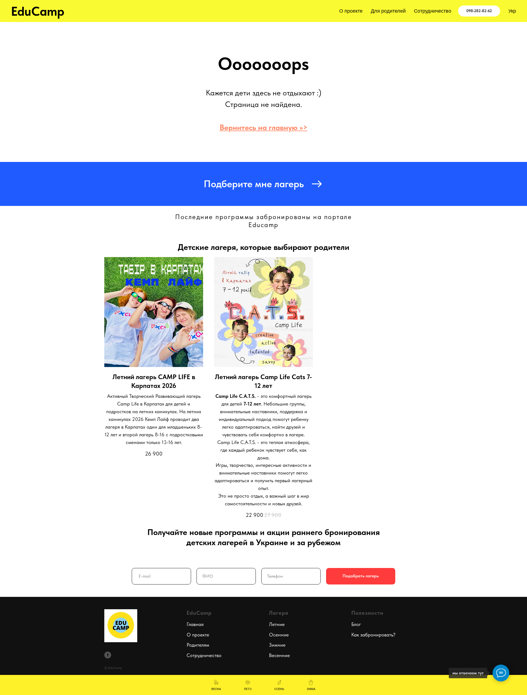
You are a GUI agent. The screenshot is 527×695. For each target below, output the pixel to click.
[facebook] (107, 655)
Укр (512, 11)
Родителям (198, 645)
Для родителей (388, 11)
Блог (356, 624)
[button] (263, 184)
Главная (195, 624)
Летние (277, 624)
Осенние (279, 635)
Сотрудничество (432, 11)
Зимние (277, 645)
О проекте (351, 11)
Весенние (279, 655)
